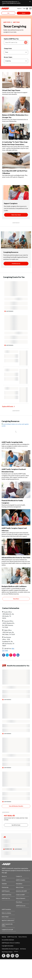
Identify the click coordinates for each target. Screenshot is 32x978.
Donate (4, 880)
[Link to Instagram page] (12, 955)
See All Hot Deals (16, 825)
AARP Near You (6, 898)
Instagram (14, 655)
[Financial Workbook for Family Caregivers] (16, 490)
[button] (30, 8)
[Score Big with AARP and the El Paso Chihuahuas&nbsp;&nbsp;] (16, 161)
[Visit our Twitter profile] (8, 955)
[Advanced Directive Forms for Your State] (16, 547)
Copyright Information (7, 945)
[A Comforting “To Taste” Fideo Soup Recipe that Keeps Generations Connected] (16, 132)
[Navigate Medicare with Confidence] (16, 575)
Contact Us (19, 876)
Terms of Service (22, 936)
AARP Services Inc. (21, 905)
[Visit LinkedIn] (17, 955)
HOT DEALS (8, 815)
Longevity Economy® (7, 929)
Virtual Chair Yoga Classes (11, 90)
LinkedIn (17, 655)
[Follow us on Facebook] (3, 955)
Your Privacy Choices (7, 951)
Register (19, 8)
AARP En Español (20, 880)
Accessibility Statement (8, 939)
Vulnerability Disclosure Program (10, 948)
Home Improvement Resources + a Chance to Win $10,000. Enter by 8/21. (11, 2)
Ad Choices (23, 948)
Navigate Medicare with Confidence (14, 586)
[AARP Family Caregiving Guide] (16, 431)
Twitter (7, 655)
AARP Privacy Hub (12, 936)
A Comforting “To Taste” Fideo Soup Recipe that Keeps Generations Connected (14, 144)
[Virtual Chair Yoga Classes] (16, 80)
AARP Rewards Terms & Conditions (11, 942)
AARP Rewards (6, 891)
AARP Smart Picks (6, 894)
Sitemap (4, 936)
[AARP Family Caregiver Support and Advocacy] (16, 517)
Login (24, 8)
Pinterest (10, 655)
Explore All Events (7, 406)
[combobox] (16, 42)
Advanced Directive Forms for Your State (16, 557)
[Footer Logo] (16, 864)
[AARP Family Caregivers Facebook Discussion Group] (16, 458)
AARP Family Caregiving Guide (12, 442)
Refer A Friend (19, 887)
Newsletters (19, 883)
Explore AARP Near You (11, 39)
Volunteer (4, 883)
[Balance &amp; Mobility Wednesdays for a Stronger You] (16, 105)
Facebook (3, 655)
